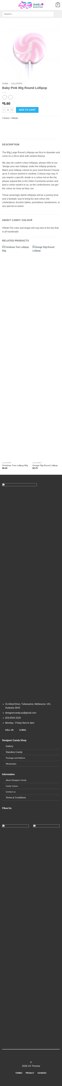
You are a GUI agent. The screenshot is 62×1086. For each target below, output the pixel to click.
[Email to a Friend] (20, 124)
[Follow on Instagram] (10, 820)
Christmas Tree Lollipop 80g (15, 465)
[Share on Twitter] (15, 124)
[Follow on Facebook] (4, 820)
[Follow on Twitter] (15, 820)
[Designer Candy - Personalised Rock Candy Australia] (31, 5)
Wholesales (11, 764)
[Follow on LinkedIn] (4, 1059)
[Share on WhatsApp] (4, 124)
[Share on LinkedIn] (30, 124)
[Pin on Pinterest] (25, 124)
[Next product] (4, 97)
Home (5, 83)
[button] (4, 4)
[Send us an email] (20, 820)
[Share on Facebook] (10, 124)
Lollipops (16, 83)
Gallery (9, 746)
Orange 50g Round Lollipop (45, 465)
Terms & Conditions (16, 797)
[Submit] (57, 14)
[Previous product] (10, 97)
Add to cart (27, 110)
